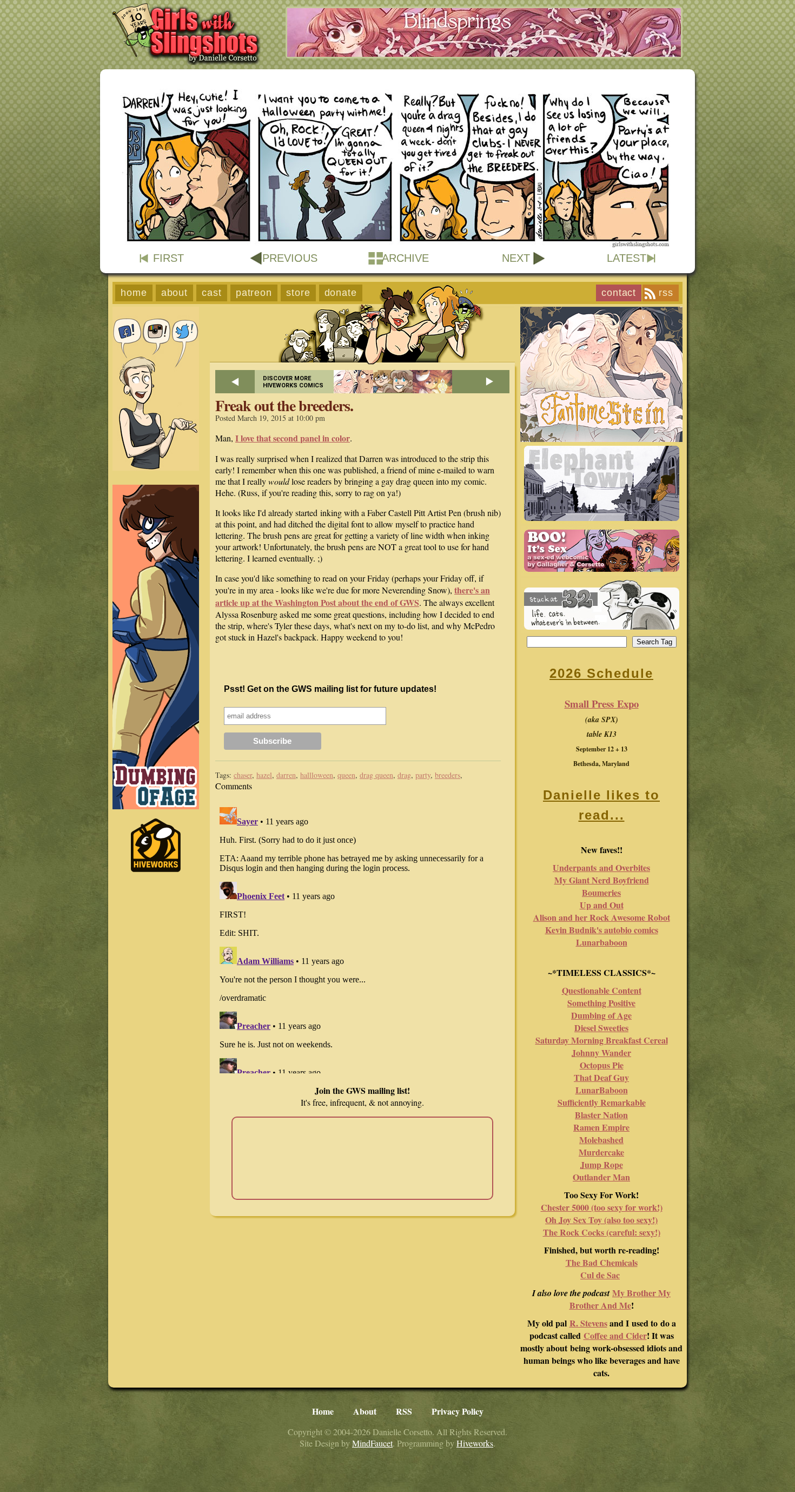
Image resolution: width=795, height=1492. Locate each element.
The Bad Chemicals (602, 1262)
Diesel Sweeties (601, 1027)
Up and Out (602, 905)
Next (516, 258)
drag (404, 775)
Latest (626, 258)
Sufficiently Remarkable (602, 1102)
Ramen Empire (601, 1127)
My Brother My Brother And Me (620, 1298)
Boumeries (601, 892)
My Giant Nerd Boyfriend (601, 880)
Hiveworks (474, 1443)
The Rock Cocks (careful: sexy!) (601, 1232)
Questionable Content (601, 990)
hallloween (316, 775)
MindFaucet (372, 1443)
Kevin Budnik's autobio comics (601, 929)
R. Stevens (588, 1323)
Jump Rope (601, 1164)
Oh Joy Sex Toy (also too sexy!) (601, 1219)
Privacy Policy (457, 1411)
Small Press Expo (602, 703)
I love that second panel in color (292, 438)
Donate (340, 292)
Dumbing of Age (601, 1015)
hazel (264, 775)
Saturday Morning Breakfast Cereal (601, 1040)
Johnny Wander (601, 1052)
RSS (666, 292)
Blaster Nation (601, 1114)
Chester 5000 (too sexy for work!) (601, 1207)
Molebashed (601, 1139)
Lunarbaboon (601, 942)
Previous (289, 258)
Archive (405, 258)
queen (346, 775)
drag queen (376, 775)
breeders (447, 775)
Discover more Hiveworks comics (293, 382)
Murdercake (601, 1152)
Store (298, 292)
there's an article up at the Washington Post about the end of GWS (352, 596)
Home (134, 292)
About (174, 292)
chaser (243, 775)
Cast (212, 292)
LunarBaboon (601, 1090)
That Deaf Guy (601, 1077)
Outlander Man (601, 1177)
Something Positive (601, 1002)
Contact (618, 292)
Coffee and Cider (615, 1335)
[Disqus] (362, 938)
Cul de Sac (600, 1275)
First (168, 258)
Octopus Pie (602, 1065)
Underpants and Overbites (601, 867)
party (422, 775)
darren (286, 775)
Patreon (254, 292)
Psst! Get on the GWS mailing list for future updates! (330, 689)
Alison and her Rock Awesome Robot (601, 917)
